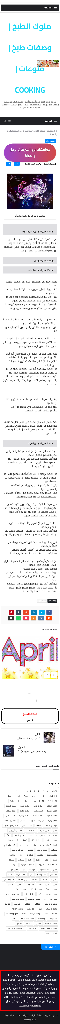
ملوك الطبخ (49, 164)
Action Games (17, 909)
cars (24, 913)
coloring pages (12, 913)
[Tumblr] (18, 612)
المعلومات (40, 835)
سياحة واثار (52, 864)
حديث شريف (42, 850)
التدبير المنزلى (10, 815)
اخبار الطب (19, 791)
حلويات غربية (52, 855)
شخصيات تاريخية (27, 864)
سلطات (21, 860)
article (54, 913)
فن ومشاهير (23, 879)
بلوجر (55, 840)
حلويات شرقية (17, 850)
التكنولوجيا (52, 820)
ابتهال (54, 791)
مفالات (37, 904)
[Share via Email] (11, 618)
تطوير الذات (31, 845)
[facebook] (49, 612)
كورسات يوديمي (13, 894)
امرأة (8, 835)
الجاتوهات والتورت (36, 820)
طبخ (31, 874)
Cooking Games (27, 918)
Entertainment (51, 923)
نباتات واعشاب (51, 909)
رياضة (46, 860)
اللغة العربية (30, 830)
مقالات (27, 904)
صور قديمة (13, 869)
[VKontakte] (41, 618)
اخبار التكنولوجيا (33, 791)
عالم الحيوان (21, 874)
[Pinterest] (11, 612)
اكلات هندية (37, 815)
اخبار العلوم (52, 796)
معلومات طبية (18, 899)
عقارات (54, 879)
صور (23, 869)
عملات (44, 879)
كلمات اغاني (29, 894)
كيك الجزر (53, 899)
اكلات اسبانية (15, 801)
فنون (55, 884)
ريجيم (38, 860)
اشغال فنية (52, 801)
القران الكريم (44, 830)
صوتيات (32, 869)
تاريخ (47, 840)
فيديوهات (29, 884)
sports (19, 923)
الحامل (22, 820)
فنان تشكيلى (9, 879)
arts (46, 913)
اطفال (26, 801)
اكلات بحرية (37, 806)
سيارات (41, 864)
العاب (38, 825)
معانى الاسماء (34, 899)
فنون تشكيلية (43, 884)
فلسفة (35, 879)
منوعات (17, 904)
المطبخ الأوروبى (15, 830)
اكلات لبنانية (24, 811)
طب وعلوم (41, 874)
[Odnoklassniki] (33, 618)
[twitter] (42, 612)
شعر (55, 869)
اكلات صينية (38, 811)
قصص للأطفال (36, 889)
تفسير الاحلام (9, 845)
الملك (30, 835)
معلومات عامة (50, 904)
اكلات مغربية (51, 815)
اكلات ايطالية (51, 806)
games (38, 923)
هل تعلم (30, 909)
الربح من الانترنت (51, 825)
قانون (19, 884)
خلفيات (40, 855)
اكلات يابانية (24, 815)
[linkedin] (34, 612)
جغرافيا (54, 850)
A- (9, 164)
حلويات (30, 850)
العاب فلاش (27, 825)
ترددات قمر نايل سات (48, 845)
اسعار (10, 796)
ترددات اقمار (13, 840)
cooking (41, 918)
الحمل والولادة (10, 820)
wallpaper (33, 928)
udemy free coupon (49, 928)
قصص (10, 884)
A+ (17, 164)
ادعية (34, 796)
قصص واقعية (51, 894)
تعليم (21, 845)
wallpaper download (16, 928)
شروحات (13, 864)
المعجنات (53, 835)
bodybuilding (35, 913)
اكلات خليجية (11, 806)
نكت (40, 909)
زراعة (30, 860)
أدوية (26, 796)
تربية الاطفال (36, 840)
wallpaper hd (51, 933)
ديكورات (30, 855)
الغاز (55, 830)
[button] (50, 7)
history (28, 923)
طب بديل (53, 874)
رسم (55, 860)
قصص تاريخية (51, 889)
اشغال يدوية (38, 801)
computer (53, 918)
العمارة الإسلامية (11, 825)
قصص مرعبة (21, 889)
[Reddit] (49, 618)
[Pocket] (26, 618)
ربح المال (12, 855)
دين (21, 855)
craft (15, 918)
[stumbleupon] (26, 612)
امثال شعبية (19, 835)
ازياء (18, 796)
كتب (39, 894)
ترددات (24, 840)
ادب (42, 796)
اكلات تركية (24, 806)
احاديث (45, 791)
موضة (7, 904)
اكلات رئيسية (52, 811)
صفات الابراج (50, 141)
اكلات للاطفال (10, 811)
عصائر (10, 874)
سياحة (11, 860)
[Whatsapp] (18, 618)
